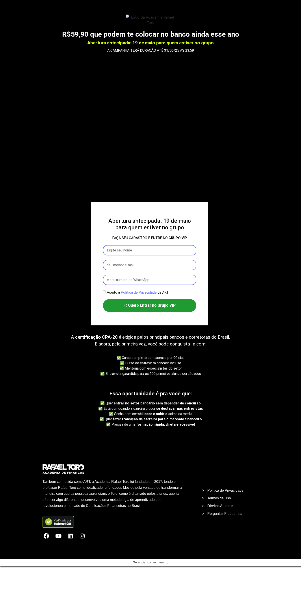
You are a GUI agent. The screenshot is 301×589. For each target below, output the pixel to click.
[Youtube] (58, 536)
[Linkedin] (70, 536)
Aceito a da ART (138, 292)
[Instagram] (82, 536)
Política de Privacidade (139, 292)
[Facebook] (46, 536)
